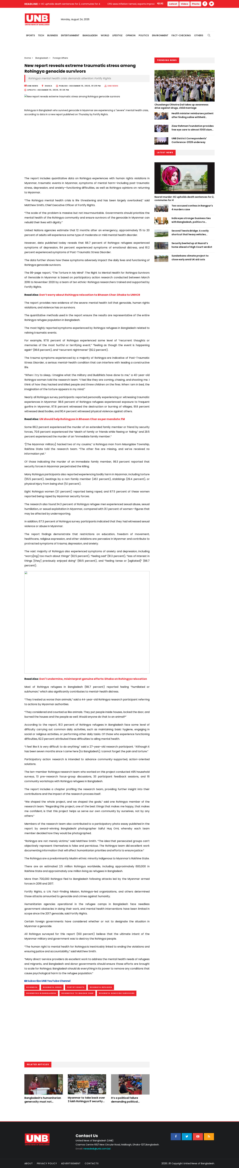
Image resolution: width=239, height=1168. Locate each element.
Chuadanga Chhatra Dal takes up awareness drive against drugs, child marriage (181, 106)
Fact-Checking (181, 35)
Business (52, 35)
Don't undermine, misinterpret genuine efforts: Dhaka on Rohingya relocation (93, 679)
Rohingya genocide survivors (116, 993)
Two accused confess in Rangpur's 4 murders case (192, 207)
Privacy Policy (47, 1163)
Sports (30, 35)
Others (198, 35)
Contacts (92, 1163)
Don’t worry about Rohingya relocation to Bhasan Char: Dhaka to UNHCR (89, 295)
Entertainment (70, 35)
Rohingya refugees (101, 987)
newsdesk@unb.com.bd (93, 1148)
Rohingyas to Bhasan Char (77, 993)
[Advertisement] (87, 145)
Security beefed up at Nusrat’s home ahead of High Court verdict (192, 245)
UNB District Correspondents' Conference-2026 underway (189, 140)
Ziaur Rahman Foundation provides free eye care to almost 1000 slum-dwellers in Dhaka (193, 127)
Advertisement (71, 1163)
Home (27, 57)
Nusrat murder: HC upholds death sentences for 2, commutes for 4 (184, 198)
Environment (160, 35)
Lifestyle (117, 35)
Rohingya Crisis (52, 987)
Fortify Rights (75, 987)
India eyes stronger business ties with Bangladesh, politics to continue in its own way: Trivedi (191, 220)
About (28, 1163)
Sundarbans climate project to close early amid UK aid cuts (190, 257)
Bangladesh (90, 35)
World (105, 35)
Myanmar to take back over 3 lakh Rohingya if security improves (86, 1101)
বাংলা (160, 3)
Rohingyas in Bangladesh (41, 993)
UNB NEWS (112, 85)
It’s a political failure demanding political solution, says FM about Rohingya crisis (127, 1103)
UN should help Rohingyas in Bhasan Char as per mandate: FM (82, 419)
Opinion (130, 35)
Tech (41, 35)
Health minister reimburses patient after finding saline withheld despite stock (192, 115)
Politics (144, 35)
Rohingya (32, 987)
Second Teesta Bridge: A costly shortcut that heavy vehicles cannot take (190, 232)
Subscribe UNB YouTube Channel (49, 981)
